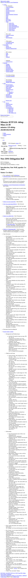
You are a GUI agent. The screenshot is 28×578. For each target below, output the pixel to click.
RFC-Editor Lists (12, 112)
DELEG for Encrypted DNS (9, 201)
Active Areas (11, 24)
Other (7, 21)
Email (17, 576)
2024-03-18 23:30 (12, 145)
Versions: (2, 137)
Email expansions (7, 134)
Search (7, 46)
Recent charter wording (8, 331)
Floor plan (8, 66)
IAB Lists (11, 111)
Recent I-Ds (8, 47)
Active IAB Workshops (14, 26)
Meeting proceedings (10, 82)
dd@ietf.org (16, 175)
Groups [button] (4, 4)
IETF (2, 573)
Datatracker (15, 2)
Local (25, 145)
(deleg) (17, 143)
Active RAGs (12, 29)
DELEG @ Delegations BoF (9, 229)
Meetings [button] (5, 63)
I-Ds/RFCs (11, 92)
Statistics (8, 90)
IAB (7, 17)
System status (9, 97)
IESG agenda (9, 87)
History (4, 135)
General (7, 8)
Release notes (9, 95)
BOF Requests (9, 37)
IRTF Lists (11, 110)
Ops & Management (10, 10)
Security (8, 13)
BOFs (7, 36)
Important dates (9, 69)
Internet (7, 9)
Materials (8, 65)
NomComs (8, 88)
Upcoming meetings (10, 76)
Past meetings (9, 81)
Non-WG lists (9, 43)
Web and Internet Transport (12, 14)
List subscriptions (9, 107)
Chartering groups (10, 35)
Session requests (9, 71)
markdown (10, 151)
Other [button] (4, 83)
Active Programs (12, 28)
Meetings (11, 93)
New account (9, 106)
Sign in (7, 103)
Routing (7, 12)
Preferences (8, 105)
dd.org (15, 568)
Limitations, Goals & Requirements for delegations (14, 184)
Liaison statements (10, 86)
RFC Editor (8, 20)
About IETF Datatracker (6, 575)
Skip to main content (5, 1)
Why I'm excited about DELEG (10, 204)
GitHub (14, 576)
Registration (8, 67)
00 (3, 140)
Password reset (9, 104)
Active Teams (12, 30)
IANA (2, 574)
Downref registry (9, 89)
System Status (4, 576)
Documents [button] (5, 44)
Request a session (10, 70)
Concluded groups (10, 42)
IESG (7, 15)
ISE (7, 55)
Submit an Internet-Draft (11, 48)
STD (7, 61)
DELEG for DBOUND (8, 216)
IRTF (7, 18)
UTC (11, 146)
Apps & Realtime (9, 7)
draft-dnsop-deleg (7, 176)
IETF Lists (11, 109)
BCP (9, 61)
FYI (11, 61)
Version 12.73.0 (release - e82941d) (19, 575)
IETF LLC (8, 19)
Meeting (20, 145)
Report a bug (9, 100)
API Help (8, 94)
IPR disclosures (9, 84)
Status (4, 133)
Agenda (7, 64)
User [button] (4, 101)
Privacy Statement (7, 574)
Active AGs (11, 23)
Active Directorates (13, 25)
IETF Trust (18, 573)
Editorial (8, 57)
